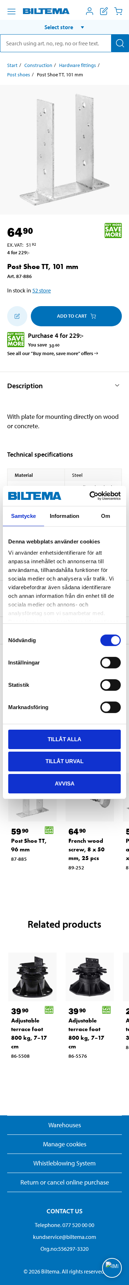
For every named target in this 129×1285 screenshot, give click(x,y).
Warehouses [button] (64, 1125)
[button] (64, 27)
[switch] (110, 662)
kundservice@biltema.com (64, 1236)
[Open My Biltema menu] (89, 11)
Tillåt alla (64, 739)
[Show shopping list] (104, 11)
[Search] (120, 43)
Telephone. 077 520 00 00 (64, 1224)
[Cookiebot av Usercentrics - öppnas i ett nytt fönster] (91, 496)
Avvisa (65, 783)
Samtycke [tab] (23, 515)
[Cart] (118, 11)
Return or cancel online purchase (64, 1182)
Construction (38, 65)
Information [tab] (64, 515)
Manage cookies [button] (64, 1144)
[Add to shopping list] (17, 316)
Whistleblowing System (64, 1163)
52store (41, 290)
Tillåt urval (64, 761)
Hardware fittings (77, 65)
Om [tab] (105, 515)
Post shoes (18, 74)
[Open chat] (112, 1268)
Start (12, 65)
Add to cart (72, 316)
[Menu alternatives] (11, 12)
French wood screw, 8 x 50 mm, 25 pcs (86, 849)
